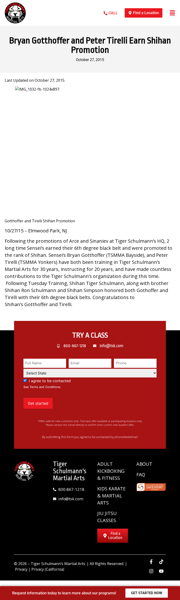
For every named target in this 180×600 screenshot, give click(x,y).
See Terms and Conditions (41, 387)
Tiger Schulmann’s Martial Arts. (58, 563)
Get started (38, 403)
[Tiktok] (161, 561)
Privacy (21, 569)
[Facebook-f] (151, 561)
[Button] (172, 13)
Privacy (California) (47, 569)
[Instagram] (151, 571)
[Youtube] (161, 571)
